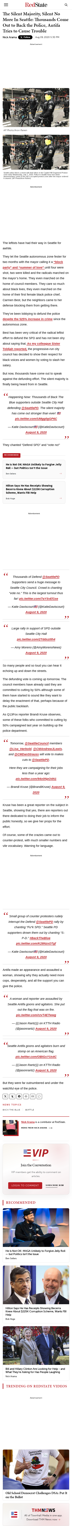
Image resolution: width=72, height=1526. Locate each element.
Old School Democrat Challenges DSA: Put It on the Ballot (36, 1495)
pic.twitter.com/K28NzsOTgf (36, 943)
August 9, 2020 (36, 432)
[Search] (66, 4)
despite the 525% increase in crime (28, 319)
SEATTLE (29, 1110)
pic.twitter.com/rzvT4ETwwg (36, 1015)
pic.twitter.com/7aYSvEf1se (38, 598)
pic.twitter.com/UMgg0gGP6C (36, 418)
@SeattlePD (30, 408)
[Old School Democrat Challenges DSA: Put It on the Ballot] (36, 1469)
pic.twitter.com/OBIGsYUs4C (36, 1056)
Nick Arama (10, 37)
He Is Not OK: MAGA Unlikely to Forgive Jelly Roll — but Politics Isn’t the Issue (35, 1252)
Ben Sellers (11, 1258)
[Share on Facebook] (19, 1096)
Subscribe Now (55, 1185)
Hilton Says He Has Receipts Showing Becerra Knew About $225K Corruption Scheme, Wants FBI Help (36, 1311)
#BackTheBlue (40, 938)
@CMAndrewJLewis (47, 749)
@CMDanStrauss (26, 754)
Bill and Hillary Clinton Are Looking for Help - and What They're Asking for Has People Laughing (35, 1370)
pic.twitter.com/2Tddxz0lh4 (36, 639)
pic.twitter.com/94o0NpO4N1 (36, 778)
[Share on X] (5, 1096)
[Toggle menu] (6, 4)
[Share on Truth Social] (12, 1096)
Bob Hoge (10, 1319)
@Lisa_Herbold (20, 749)
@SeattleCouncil (37, 743)
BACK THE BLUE (11, 1110)
